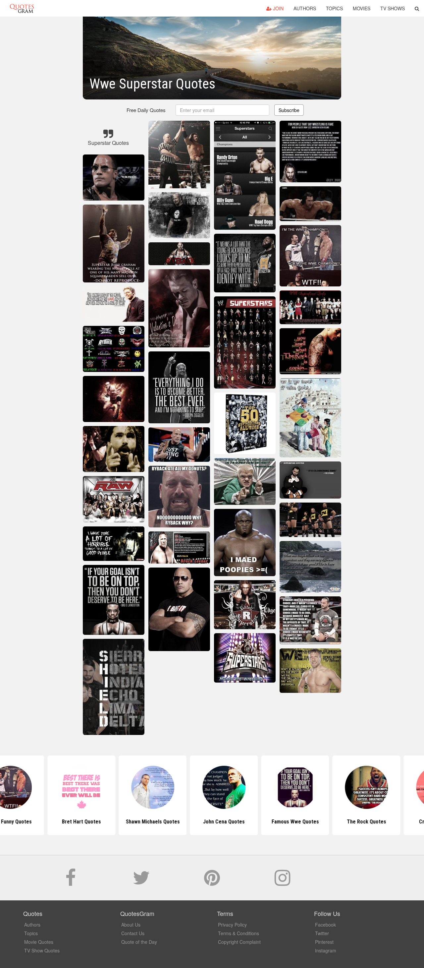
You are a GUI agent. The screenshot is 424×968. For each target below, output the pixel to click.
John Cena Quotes (212, 821)
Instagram (325, 950)
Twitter (322, 933)
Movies (361, 8)
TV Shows (392, 8)
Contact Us (132, 933)
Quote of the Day (139, 941)
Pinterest (324, 941)
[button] (417, 8)
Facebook (325, 924)
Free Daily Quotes (146, 109)
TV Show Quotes (42, 950)
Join (278, 8)
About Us (130, 924)
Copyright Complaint (239, 941)
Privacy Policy (232, 924)
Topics (334, 8)
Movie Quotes (38, 941)
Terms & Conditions (238, 933)
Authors (304, 8)
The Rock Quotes (354, 821)
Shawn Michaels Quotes (141, 821)
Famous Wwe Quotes (283, 821)
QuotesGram (22, 8)
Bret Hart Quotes (69, 821)
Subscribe (289, 110)
